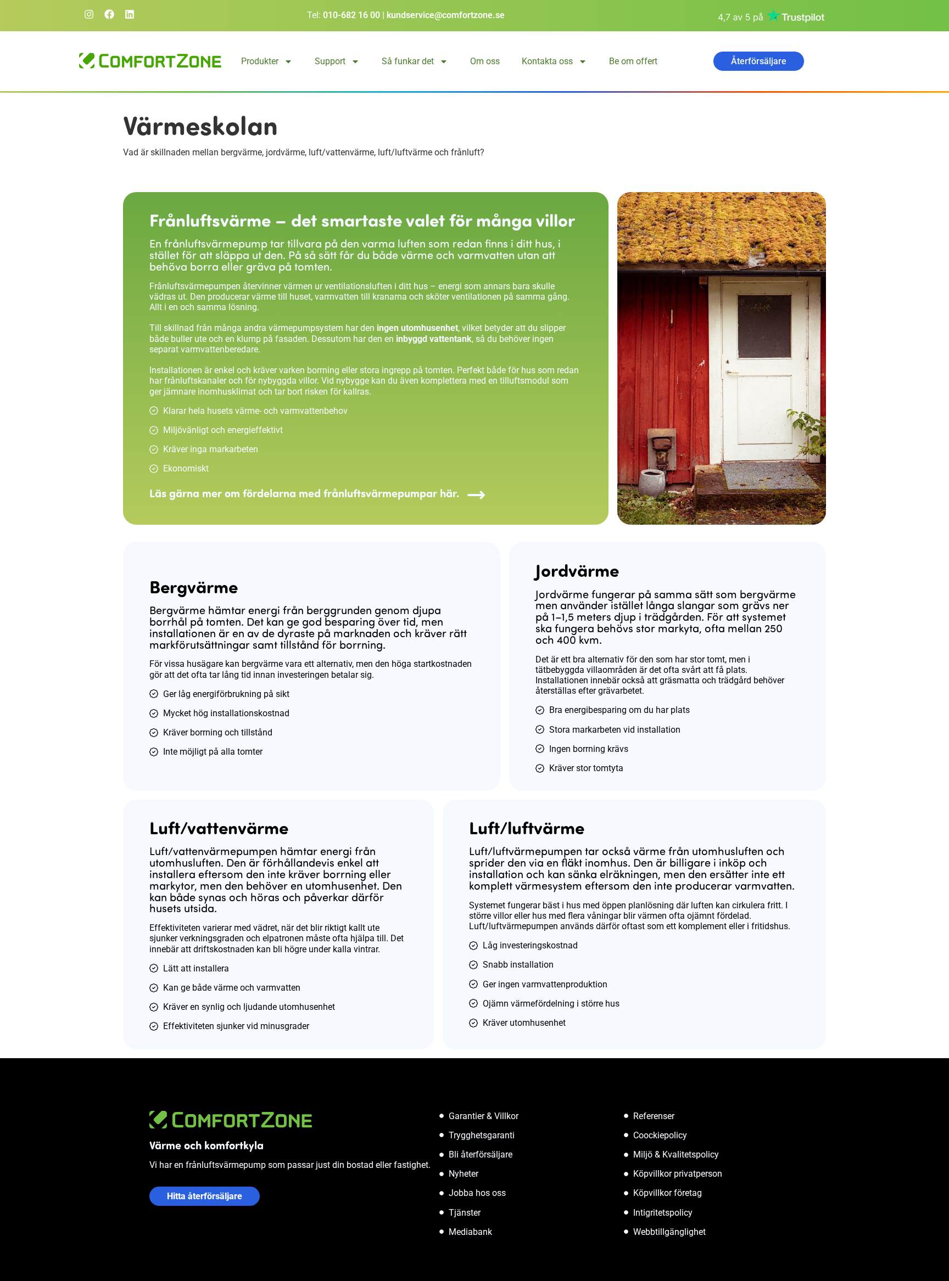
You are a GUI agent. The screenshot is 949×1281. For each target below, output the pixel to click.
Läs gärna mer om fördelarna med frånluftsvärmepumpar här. (304, 492)
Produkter (259, 61)
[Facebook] (109, 14)
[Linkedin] (129, 14)
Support (330, 61)
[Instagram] (89, 14)
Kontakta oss (547, 61)
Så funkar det (408, 61)
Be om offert (633, 61)
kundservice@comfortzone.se (446, 15)
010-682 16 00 (351, 15)
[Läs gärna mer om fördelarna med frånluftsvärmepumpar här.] (476, 495)
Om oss (485, 61)
